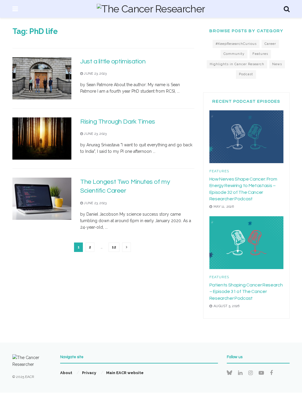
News (277, 64)
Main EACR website (125, 373)
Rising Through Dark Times (117, 121)
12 (114, 247)
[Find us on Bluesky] (229, 372)
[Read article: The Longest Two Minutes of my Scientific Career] (41, 199)
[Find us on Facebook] (271, 373)
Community (234, 54)
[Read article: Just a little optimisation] (41, 78)
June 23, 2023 (94, 74)
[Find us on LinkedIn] (240, 373)
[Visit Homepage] (151, 9)
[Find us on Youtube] (261, 373)
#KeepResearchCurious (236, 44)
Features (260, 54)
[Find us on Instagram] (250, 373)
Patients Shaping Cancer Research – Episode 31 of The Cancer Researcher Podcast (246, 292)
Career (270, 44)
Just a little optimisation (113, 61)
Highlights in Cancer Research (237, 64)
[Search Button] (287, 9)
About (66, 373)
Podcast (246, 74)
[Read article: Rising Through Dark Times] (41, 138)
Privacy (89, 373)
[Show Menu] (15, 9)
